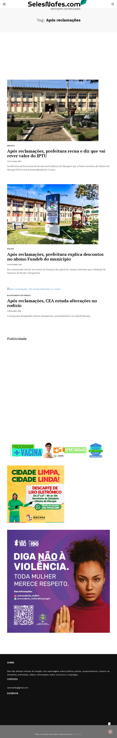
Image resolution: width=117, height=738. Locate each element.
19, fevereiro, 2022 (14, 161)
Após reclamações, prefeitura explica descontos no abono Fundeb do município (55, 256)
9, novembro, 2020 (14, 311)
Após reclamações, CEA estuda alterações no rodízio (52, 303)
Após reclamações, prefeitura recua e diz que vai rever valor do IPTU (56, 153)
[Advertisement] (58, 58)
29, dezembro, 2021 (14, 264)
